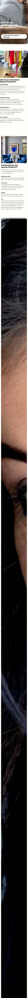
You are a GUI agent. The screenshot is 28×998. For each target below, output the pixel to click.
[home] (2, 2)
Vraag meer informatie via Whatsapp (11, 36)
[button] (25, 3)
